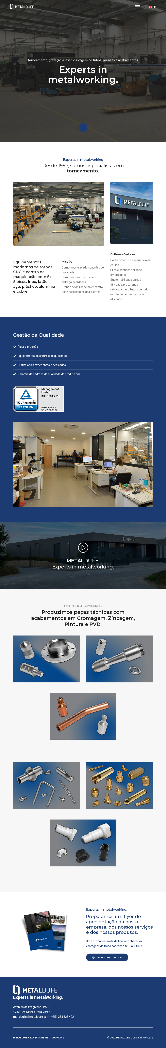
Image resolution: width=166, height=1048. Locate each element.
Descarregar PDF (109, 957)
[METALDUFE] (22, 6)
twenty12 (148, 1037)
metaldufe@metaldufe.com (31, 1016)
